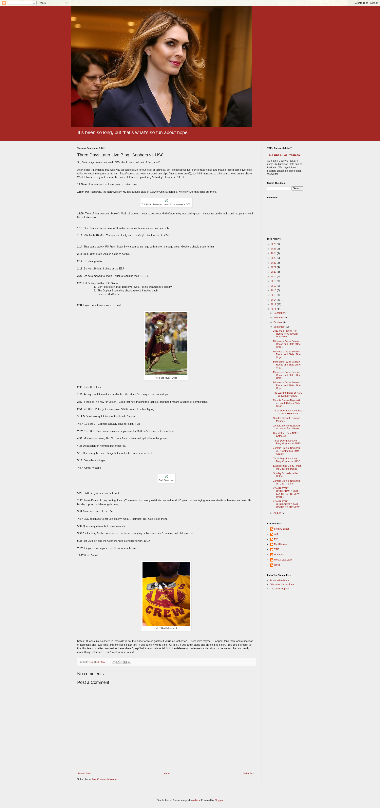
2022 (274, 262)
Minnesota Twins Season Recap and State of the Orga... (287, 344)
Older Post (248, 773)
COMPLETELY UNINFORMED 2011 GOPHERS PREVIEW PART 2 (286, 492)
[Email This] (114, 662)
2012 (274, 304)
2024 (274, 253)
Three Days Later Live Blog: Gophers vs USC (286, 460)
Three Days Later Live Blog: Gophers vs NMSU (287, 442)
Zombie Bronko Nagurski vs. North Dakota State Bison (286, 403)
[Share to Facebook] (125, 662)
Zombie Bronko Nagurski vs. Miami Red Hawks (286, 427)
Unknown (279, 554)
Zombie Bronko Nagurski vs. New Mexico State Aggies (286, 451)
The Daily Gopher (279, 588)
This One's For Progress (283, 154)
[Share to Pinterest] (129, 662)
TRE (276, 549)
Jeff (276, 534)
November (279, 317)
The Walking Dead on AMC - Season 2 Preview (287, 394)
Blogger (219, 800)
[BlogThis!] (118, 662)
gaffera (196, 800)
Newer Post (84, 773)
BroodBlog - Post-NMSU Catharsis (286, 434)
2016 (274, 290)
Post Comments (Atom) (104, 779)
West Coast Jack (283, 559)
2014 (274, 299)
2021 (274, 267)
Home (167, 773)
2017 (274, 286)
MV (276, 539)
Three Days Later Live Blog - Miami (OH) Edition (287, 412)
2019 (274, 276)
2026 (274, 244)
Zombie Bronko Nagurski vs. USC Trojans (286, 482)
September (280, 326)
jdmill (277, 564)
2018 (274, 281)
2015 (274, 295)
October (278, 322)
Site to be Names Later (282, 584)
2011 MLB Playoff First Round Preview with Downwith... (285, 333)
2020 (274, 271)
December (279, 313)
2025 (274, 248)
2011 (274, 309)
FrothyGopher (281, 528)
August (278, 513)
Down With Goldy (279, 580)
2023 (274, 258)
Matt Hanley (280, 544)
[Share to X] (122, 662)
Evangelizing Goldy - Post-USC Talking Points (287, 467)
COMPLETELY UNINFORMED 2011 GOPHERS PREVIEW (286, 504)
